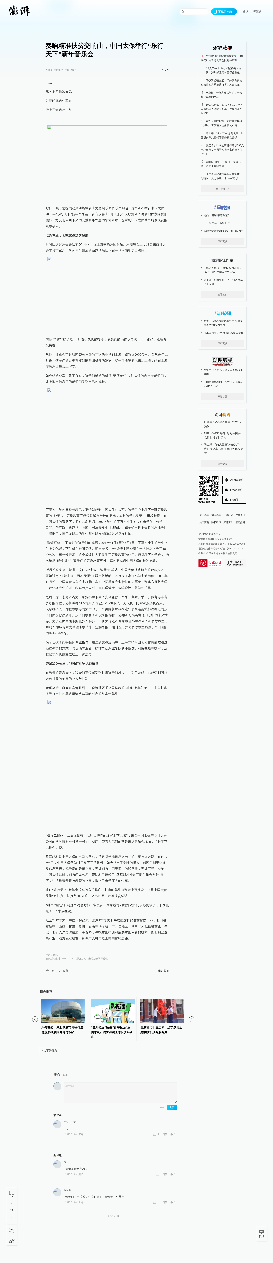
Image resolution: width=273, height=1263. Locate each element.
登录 (245, 11)
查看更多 (222, 241)
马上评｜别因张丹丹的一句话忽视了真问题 (223, 282)
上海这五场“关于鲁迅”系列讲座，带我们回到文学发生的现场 (223, 270)
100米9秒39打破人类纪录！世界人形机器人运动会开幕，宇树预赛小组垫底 (222, 109)
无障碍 (257, 11)
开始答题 (222, 396)
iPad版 (234, 499)
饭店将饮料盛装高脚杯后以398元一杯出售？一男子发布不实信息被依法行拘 (222, 149)
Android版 (236, 479)
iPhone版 (236, 489)
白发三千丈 (70, 1122)
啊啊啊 (67, 1190)
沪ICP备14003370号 (209, 534)
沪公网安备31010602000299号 (215, 539)
